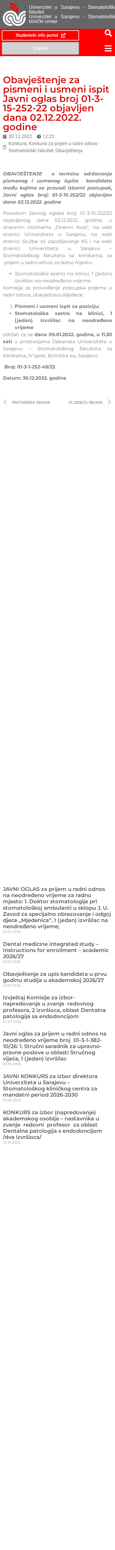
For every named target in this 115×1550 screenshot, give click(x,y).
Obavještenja (69, 150)
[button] (97, 48)
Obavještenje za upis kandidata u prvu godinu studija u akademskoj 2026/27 (55, 977)
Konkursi (18, 143)
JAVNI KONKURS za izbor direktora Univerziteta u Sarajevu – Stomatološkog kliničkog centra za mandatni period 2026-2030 (50, 1085)
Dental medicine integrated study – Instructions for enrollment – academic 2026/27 (56, 950)
